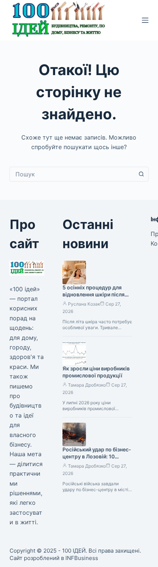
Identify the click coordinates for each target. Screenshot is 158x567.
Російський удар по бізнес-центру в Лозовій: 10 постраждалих (96, 456)
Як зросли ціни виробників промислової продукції (96, 371)
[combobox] (72, 174)
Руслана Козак (84, 304)
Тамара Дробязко (87, 385)
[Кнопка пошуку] (141, 174)
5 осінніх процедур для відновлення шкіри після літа (93, 294)
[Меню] (145, 20)
